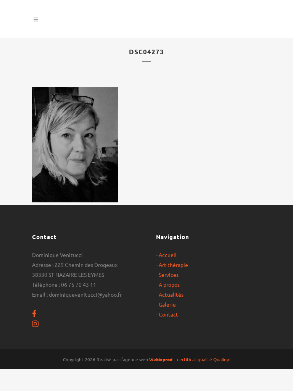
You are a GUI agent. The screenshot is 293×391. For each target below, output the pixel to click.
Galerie (167, 304)
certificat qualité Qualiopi (203, 359)
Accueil (168, 254)
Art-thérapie (173, 264)
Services (169, 274)
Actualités (171, 294)
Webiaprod (160, 359)
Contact (168, 314)
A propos (169, 284)
